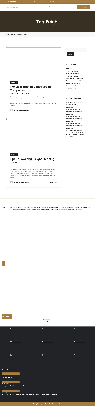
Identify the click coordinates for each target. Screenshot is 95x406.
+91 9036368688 (12, 2)
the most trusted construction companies (30, 88)
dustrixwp (69, 107)
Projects (57, 7)
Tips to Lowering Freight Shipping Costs (32, 160)
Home (33, 7)
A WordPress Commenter (74, 102)
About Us (41, 7)
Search (70, 54)
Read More (53, 110)
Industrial (14, 82)
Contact (65, 7)
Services (49, 7)
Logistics (13, 154)
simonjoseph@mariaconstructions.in (30, 2)
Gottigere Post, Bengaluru (51, 2)
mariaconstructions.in (22, 110)
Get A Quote (83, 7)
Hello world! (70, 68)
